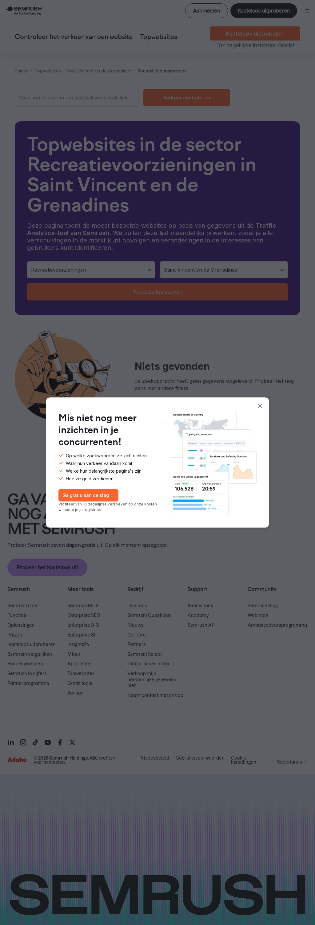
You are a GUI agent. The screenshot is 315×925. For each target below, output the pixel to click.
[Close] (260, 406)
